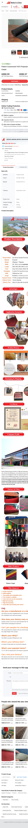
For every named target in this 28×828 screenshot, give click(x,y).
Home (2, 10)
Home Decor (5, 799)
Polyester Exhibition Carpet (20, 810)
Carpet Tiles (5, 807)
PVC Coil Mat (18, 782)
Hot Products (4, 780)
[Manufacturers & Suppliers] (14, 2)
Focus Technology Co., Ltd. (18, 822)
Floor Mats (3, 782)
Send (14, 693)
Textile (7, 10)
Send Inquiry (14, 81)
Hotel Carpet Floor (7, 810)
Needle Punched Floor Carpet (9, 814)
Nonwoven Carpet (19, 780)
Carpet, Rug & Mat (13, 10)
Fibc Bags (3, 785)
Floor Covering (14, 799)
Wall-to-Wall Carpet (22, 10)
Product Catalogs (22, 777)
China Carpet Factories (16, 807)
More (2, 817)
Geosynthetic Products (20, 785)
